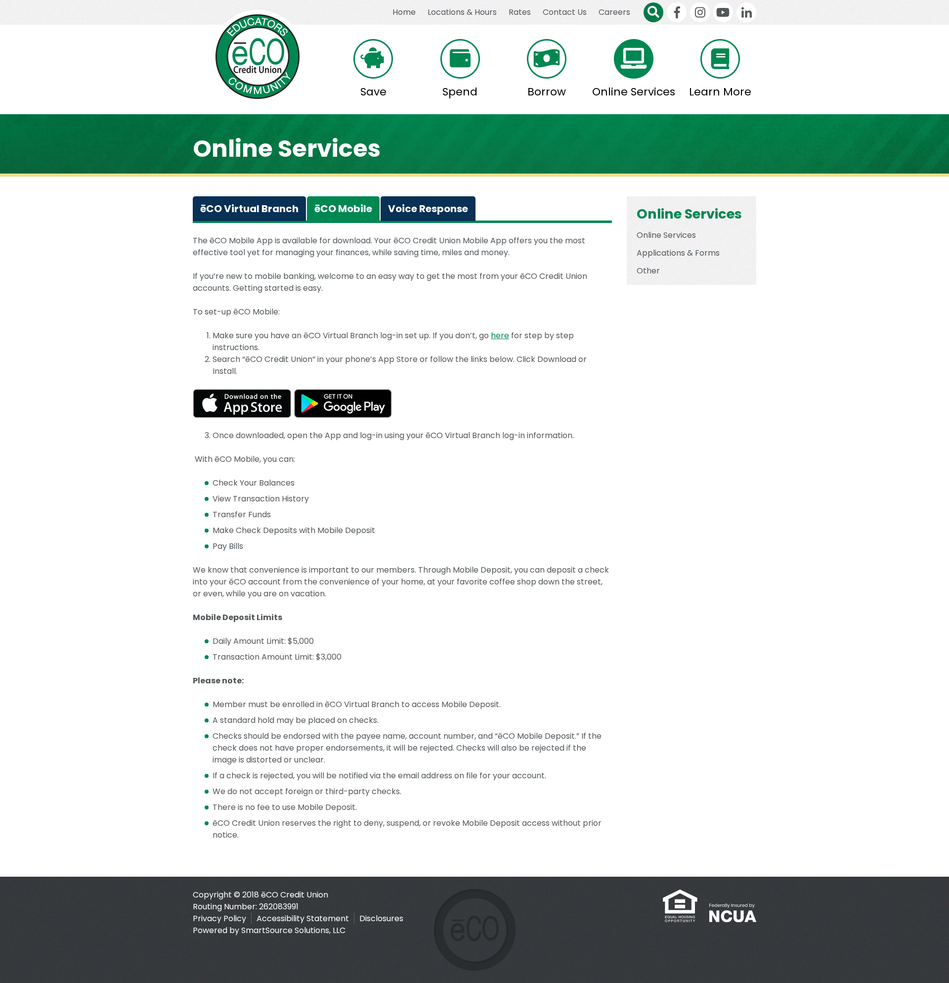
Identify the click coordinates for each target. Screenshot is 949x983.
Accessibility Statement (303, 918)
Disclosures (381, 918)
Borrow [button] (546, 91)
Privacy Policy (219, 918)
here (500, 335)
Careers (614, 12)
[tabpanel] (402, 550)
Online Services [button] (633, 91)
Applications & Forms (678, 253)
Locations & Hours (462, 12)
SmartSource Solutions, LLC (293, 930)
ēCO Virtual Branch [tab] (249, 209)
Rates (520, 12)
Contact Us (565, 12)
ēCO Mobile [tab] (343, 209)
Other (648, 270)
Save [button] (373, 91)
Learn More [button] (720, 91)
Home (404, 12)
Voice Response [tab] (428, 209)
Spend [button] (459, 91)
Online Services (666, 235)
